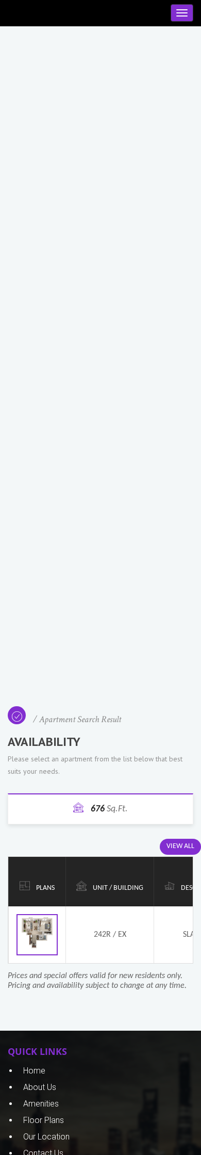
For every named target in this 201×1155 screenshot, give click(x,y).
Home (34, 1071)
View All (180, 846)
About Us (39, 1087)
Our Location (46, 1137)
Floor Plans (43, 1120)
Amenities (41, 1104)
